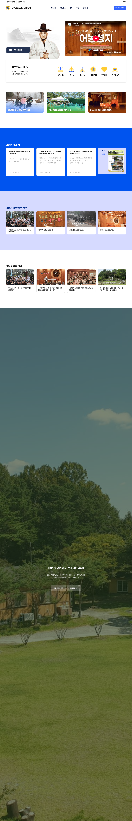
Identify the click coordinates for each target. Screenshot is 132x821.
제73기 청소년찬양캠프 (45, 230)
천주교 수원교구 (11, 2)
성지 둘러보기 (74, 588)
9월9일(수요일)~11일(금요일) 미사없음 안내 (19, 152)
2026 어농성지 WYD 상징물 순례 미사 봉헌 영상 (19, 231)
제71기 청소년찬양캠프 (107, 230)
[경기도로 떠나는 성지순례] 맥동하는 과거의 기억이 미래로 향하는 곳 (112, 289)
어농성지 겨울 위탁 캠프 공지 (19, 110)
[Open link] (34, 40)
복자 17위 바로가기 (120, 8)
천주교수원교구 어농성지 (21, 8)
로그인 (124, 2)
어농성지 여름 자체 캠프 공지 (60, 110)
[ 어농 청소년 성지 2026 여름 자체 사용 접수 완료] (81, 152)
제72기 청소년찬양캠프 (76, 230)
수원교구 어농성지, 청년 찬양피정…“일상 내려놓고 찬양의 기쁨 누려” (50, 289)
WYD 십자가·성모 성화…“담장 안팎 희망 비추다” (19, 289)
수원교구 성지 (21, 2)
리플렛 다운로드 (58, 588)
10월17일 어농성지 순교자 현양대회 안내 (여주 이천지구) (50, 152)
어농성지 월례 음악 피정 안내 (101, 110)
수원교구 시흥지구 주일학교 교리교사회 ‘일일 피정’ (81, 289)
